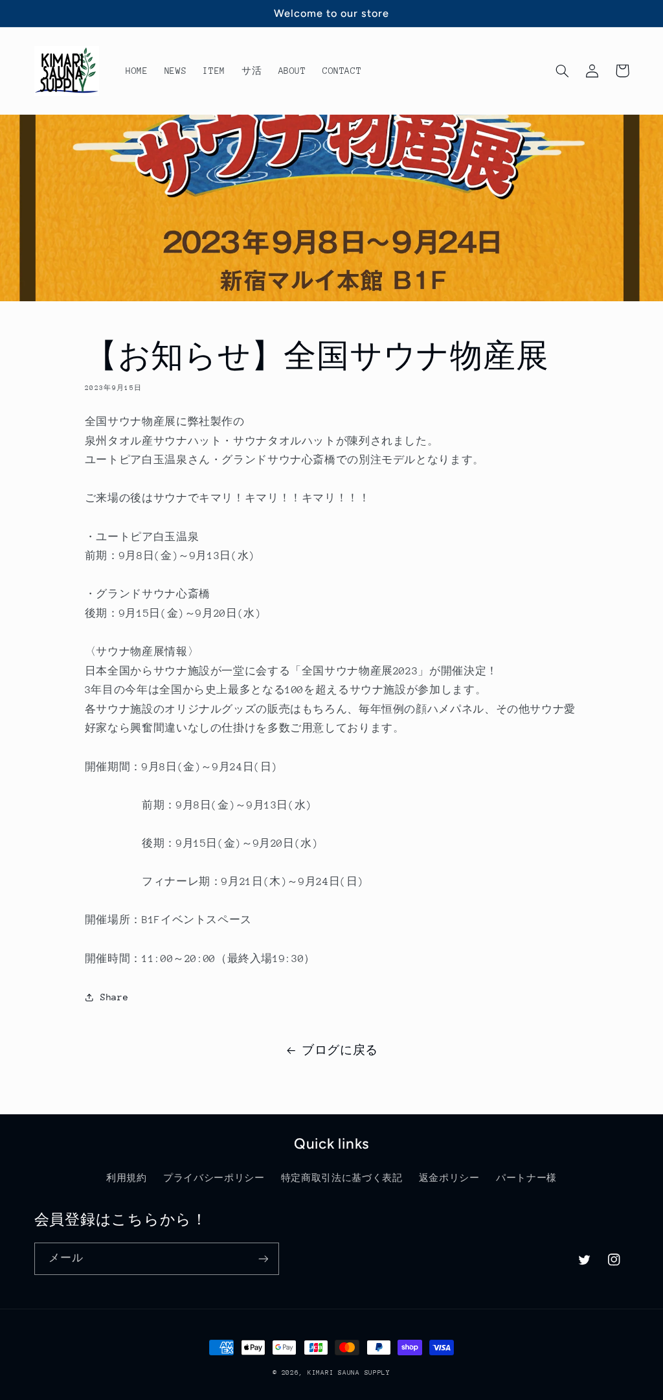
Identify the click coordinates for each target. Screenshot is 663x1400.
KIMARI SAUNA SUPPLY (349, 1373)
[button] (563, 71)
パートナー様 (526, 1178)
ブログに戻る (340, 1050)
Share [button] (114, 997)
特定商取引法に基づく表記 (342, 1178)
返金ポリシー (449, 1178)
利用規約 (126, 1178)
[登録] (263, 1258)
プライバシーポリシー (213, 1178)
